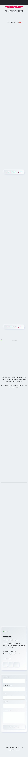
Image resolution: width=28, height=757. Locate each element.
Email (4, 693)
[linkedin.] (16, 664)
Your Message (7, 710)
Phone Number (7, 685)
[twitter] (11, 664)
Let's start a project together (14, 172)
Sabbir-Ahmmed (14, 750)
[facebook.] (5, 664)
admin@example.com (13, 654)
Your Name (6, 677)
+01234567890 (11, 651)
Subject (5, 701)
